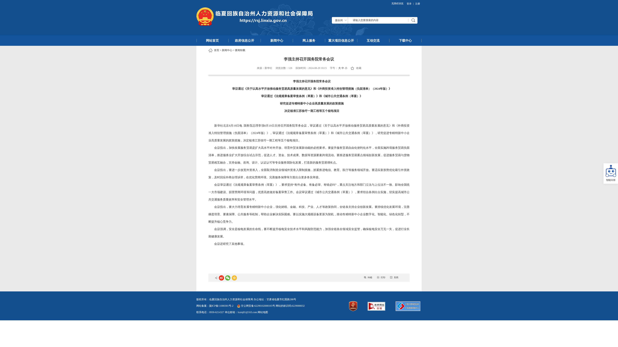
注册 (417, 3)
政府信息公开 (244, 40)
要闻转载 (240, 50)
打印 (383, 277)
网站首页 (212, 40)
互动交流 (373, 40)
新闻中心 (276, 40)
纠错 (370, 277)
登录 (409, 3)
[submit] (413, 20)
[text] (378, 20)
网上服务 (309, 40)
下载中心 (405, 40)
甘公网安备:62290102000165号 (258, 305)
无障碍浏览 (397, 3)
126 (290, 68)
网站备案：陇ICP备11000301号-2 (214, 305)
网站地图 (263, 312)
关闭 (396, 277)
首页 (216, 50)
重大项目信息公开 (341, 40)
